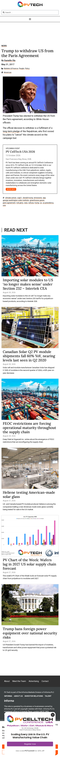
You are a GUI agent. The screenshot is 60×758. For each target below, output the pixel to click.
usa (4, 205)
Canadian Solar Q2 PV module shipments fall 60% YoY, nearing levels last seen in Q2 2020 (29, 355)
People (21, 68)
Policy (27, 68)
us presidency (48, 203)
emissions (38, 198)
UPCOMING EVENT (13, 148)
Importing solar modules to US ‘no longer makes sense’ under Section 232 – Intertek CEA (28, 284)
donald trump (28, 198)
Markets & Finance (11, 68)
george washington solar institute (16, 200)
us (41, 203)
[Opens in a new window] (9, 700)
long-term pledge (11, 131)
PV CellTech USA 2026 (20, 151)
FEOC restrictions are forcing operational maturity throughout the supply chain (29, 427)
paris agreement (9, 203)
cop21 (19, 198)
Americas (7, 72)
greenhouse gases (37, 200)
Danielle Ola (9, 61)
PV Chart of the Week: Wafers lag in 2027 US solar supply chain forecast (29, 564)
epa (44, 198)
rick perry (19, 203)
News (4, 46)
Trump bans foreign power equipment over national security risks (30, 633)
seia (25, 203)
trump (37, 203)
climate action (10, 198)
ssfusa (31, 203)
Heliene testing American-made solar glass (29, 494)
